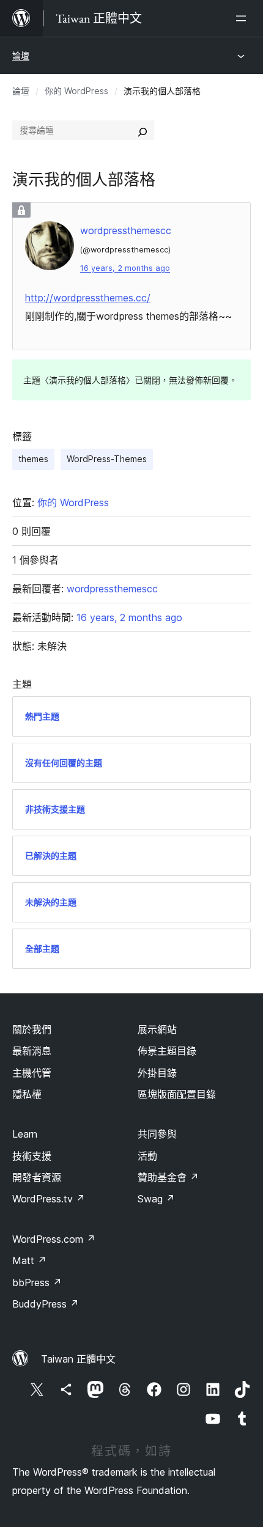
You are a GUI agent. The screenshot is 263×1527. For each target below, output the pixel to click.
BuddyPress (45, 1304)
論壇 (20, 55)
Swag (156, 1199)
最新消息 (31, 1051)
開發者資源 (36, 1177)
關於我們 (31, 1029)
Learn (24, 1134)
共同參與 (157, 1134)
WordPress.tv (48, 1199)
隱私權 (27, 1094)
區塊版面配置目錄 (177, 1094)
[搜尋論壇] (142, 130)
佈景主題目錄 (167, 1051)
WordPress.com (53, 1239)
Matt (29, 1260)
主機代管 (31, 1073)
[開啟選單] (243, 18)
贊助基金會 (168, 1177)
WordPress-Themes (107, 459)
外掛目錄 (157, 1073)
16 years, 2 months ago (125, 268)
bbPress (37, 1282)
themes (33, 459)
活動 (147, 1156)
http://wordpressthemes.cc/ (87, 298)
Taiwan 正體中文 (78, 1359)
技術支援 (31, 1156)
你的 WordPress (76, 91)
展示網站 (157, 1029)
